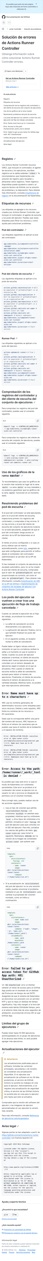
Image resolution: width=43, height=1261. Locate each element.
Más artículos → (12, 87)
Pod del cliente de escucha (17, 273)
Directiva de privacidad (9, 1219)
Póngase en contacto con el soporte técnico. (21, 1233)
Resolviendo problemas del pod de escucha (20, 505)
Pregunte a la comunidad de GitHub (17, 1230)
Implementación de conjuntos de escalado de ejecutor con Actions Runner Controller (20, 587)
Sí (7, 1215)
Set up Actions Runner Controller (20, 78)
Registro (7, 159)
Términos (22, 1250)
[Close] (36, 3)
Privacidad (31, 1250)
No (16, 1215)
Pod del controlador (13, 230)
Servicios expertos (23, 1252)
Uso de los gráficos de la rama (18, 473)
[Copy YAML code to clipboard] (37, 848)
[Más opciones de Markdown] (26, 71)
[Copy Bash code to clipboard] (37, 420)
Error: (21, 695)
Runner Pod (8, 338)
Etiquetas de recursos (16, 203)
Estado (4, 1252)
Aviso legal (9, 1126)
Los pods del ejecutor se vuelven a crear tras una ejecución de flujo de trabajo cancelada (21, 602)
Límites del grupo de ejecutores (15, 1025)
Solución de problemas (32, 29)
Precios (11, 1252)
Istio (25, 548)
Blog (33, 1252)
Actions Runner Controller (11, 29)
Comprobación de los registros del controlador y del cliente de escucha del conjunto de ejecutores (19, 397)
